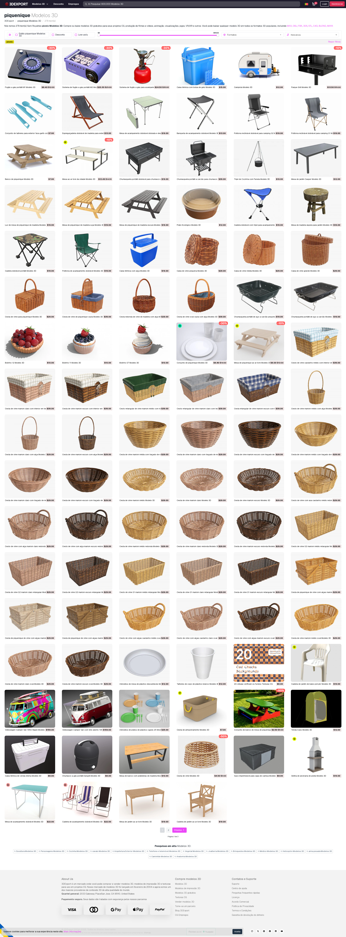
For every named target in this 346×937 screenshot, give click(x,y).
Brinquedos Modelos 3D (244, 851)
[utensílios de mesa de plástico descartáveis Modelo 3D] (144, 663)
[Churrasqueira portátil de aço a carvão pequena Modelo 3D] (259, 296)
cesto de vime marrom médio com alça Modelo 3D (313, 408)
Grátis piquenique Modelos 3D (32, 35)
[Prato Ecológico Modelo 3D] (201, 204)
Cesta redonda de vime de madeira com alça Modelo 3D (143, 317)
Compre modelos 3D (188, 879)
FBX (300, 25)
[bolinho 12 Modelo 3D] (30, 341)
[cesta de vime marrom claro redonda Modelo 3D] (201, 525)
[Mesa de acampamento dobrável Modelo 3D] (30, 801)
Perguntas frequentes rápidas (246, 892)
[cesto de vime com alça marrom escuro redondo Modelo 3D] (87, 525)
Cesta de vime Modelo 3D (188, 776)
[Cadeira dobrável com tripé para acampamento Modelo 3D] (259, 204)
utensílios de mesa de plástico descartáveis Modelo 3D (143, 684)
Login (324, 4)
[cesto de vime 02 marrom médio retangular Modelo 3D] (316, 525)
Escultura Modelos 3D (26, 851)
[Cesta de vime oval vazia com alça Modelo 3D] (201, 296)
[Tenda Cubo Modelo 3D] (316, 709)
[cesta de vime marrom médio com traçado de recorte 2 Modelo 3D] (316, 433)
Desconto (60, 35)
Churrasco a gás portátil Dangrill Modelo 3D (81, 776)
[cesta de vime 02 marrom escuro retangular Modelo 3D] (87, 571)
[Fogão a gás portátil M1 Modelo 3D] (30, 66)
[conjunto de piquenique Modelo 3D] (201, 341)
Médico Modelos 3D (268, 851)
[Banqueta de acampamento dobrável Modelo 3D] (201, 112)
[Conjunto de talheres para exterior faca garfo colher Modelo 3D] (30, 112)
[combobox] (254, 34)
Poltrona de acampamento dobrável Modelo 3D (82, 271)
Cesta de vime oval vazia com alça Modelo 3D (197, 317)
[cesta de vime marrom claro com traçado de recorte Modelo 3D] (201, 433)
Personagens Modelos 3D (52, 851)
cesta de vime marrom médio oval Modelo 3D (311, 638)
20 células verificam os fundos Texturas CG (253, 684)
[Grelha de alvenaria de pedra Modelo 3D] (316, 755)
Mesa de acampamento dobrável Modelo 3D (24, 822)
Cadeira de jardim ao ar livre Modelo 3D (194, 822)
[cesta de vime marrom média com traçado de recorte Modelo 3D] (144, 433)
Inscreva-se (337, 4)
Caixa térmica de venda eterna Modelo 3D (23, 776)
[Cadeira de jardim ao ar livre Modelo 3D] (201, 801)
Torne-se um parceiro (185, 906)
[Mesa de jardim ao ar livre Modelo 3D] (144, 801)
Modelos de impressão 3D (187, 888)
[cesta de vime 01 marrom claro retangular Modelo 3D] (201, 571)
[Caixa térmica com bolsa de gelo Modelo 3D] (201, 66)
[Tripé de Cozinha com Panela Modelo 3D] (259, 158)
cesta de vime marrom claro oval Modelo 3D (24, 684)
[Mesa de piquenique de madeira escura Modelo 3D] (144, 204)
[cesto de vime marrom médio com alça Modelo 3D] (316, 387)
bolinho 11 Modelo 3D (71, 363)
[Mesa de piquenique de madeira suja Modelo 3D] (87, 204)
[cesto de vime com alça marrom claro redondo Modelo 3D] (30, 525)
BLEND (322, 25)
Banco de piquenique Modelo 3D (19, 179)
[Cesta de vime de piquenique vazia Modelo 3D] (87, 296)
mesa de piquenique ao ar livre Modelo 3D (252, 363)
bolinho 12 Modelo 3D (14, 363)
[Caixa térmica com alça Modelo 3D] (144, 250)
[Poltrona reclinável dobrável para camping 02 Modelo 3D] (259, 112)
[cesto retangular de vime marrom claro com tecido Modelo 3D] (201, 387)
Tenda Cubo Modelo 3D (301, 730)
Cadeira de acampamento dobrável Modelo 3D (82, 822)
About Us (67, 879)
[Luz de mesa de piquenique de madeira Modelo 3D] (30, 204)
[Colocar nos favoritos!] (51, 81)
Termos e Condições (241, 910)
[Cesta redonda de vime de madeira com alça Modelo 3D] (144, 296)
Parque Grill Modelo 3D (301, 87)
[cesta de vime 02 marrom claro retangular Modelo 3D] (30, 571)
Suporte (235, 883)
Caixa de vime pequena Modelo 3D (192, 271)
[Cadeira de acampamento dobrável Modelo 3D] (87, 801)
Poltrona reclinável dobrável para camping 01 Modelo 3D (315, 133)
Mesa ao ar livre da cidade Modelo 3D (78, 179)
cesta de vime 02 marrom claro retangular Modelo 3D (28, 592)
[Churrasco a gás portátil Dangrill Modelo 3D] (87, 755)
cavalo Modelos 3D (101, 851)
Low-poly (83, 35)
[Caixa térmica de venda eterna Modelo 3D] (30, 755)
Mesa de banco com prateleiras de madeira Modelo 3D (143, 776)
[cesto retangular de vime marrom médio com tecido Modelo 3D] (144, 387)
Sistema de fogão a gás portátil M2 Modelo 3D (82, 87)
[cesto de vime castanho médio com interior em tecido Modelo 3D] (316, 341)
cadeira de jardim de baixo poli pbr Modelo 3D (311, 684)
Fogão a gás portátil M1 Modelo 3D (20, 87)
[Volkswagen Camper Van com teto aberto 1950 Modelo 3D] (87, 709)
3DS (305, 25)
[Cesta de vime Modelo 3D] (201, 755)
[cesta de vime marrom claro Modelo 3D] (201, 479)
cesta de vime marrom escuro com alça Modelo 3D (84, 454)
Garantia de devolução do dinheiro (248, 915)
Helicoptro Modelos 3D (293, 851)
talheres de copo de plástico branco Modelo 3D (198, 684)
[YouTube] (282, 931)
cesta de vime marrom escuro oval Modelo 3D (82, 684)
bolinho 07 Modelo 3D (129, 363)
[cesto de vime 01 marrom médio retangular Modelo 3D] (144, 571)
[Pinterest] (264, 931)
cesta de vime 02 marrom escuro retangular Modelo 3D (86, 592)
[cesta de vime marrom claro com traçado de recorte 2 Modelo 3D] (30, 479)
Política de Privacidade (243, 906)
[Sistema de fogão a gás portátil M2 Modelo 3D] (87, 66)
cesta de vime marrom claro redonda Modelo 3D (198, 546)
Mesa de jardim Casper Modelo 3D (306, 179)
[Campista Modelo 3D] (259, 66)
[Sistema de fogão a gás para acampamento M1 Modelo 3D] (144, 66)
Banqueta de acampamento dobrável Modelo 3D (198, 133)
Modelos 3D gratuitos (185, 892)
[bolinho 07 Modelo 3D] (144, 341)
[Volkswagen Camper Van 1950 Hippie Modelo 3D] (30, 709)
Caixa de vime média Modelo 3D (248, 271)
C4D (315, 25)
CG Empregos (181, 915)
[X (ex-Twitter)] (258, 931)
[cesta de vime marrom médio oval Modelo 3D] (316, 617)
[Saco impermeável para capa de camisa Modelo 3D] (259, 755)
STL (310, 25)
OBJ (295, 25)
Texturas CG (181, 897)
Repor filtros (334, 41)
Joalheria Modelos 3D (218, 851)
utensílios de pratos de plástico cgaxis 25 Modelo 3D (142, 730)
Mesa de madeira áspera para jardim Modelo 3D (311, 225)
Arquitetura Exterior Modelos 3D (129, 851)
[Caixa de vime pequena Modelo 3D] (201, 250)
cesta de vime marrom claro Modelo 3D (194, 500)
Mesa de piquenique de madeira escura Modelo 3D (141, 225)
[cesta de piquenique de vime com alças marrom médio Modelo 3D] (316, 571)
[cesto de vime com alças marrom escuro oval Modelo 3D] (259, 617)
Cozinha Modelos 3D (78, 851)
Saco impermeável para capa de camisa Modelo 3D (256, 776)
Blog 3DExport (182, 910)
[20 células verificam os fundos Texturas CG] (259, 663)
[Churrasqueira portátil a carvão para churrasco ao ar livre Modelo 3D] (201, 158)
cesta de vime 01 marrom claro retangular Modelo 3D (200, 592)
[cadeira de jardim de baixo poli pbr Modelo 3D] (316, 663)
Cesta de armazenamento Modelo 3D (193, 730)
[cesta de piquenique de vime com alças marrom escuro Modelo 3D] (87, 617)
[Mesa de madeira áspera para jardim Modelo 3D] (316, 204)
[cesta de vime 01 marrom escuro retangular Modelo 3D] (259, 571)
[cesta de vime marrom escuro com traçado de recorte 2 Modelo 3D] (87, 479)
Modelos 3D (181, 883)
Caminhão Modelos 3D (161, 856)
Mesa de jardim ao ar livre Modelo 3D (135, 822)
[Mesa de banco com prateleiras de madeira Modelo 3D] (144, 755)
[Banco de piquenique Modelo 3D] (30, 158)
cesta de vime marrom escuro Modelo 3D (252, 500)
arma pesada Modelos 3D (320, 851)
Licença (235, 897)
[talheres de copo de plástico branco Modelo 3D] (201, 663)
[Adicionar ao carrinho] (45, 81)
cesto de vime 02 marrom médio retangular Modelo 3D (315, 546)
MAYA (330, 25)
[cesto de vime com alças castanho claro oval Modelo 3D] (201, 617)
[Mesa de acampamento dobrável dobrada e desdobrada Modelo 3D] (144, 112)
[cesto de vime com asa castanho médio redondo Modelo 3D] (316, 479)
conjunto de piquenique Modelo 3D (192, 363)
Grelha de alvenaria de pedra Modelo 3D (308, 776)
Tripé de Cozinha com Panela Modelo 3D (252, 179)
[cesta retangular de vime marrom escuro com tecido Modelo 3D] (259, 387)
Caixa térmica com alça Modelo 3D (134, 271)
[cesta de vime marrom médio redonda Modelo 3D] (144, 525)
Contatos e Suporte (244, 879)
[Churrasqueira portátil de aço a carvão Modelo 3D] (316, 296)
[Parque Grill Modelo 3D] (316, 66)
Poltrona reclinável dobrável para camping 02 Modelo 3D (259, 133)
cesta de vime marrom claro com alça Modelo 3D (26, 454)
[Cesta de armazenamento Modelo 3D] (201, 709)
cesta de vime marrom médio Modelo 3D (137, 500)
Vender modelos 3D (184, 901)
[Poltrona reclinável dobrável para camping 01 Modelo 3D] (316, 112)
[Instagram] (252, 931)
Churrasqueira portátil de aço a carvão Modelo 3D (313, 317)
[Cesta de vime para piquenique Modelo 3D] (30, 296)
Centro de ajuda (239, 888)
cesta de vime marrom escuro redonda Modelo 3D (256, 546)
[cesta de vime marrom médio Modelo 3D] (144, 479)
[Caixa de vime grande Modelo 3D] (316, 250)
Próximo (178, 830)
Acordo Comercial (240, 901)
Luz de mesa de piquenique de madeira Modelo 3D (27, 225)
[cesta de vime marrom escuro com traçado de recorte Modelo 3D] (259, 433)
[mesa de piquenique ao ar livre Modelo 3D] (259, 341)
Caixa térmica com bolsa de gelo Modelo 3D (196, 87)
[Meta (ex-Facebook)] (270, 931)
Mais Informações (72, 931)
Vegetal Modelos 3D (194, 851)
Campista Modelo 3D (243, 87)
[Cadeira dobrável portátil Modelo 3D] (30, 250)
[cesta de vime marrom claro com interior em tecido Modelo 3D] (30, 387)
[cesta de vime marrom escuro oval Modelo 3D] (87, 663)
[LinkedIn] (276, 931)
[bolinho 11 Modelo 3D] (87, 341)
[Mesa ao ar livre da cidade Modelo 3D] (87, 158)
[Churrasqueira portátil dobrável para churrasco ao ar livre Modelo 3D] (144, 158)
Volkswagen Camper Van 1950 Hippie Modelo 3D (26, 730)
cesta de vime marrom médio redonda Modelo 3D (140, 546)
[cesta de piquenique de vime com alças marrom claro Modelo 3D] (30, 617)
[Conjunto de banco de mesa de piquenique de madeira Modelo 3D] (259, 709)
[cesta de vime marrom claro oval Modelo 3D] (30, 663)
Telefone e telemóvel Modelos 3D (164, 851)
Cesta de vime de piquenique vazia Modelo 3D (82, 317)
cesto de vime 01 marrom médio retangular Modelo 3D (143, 592)
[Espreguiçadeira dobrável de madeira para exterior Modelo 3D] (87, 112)
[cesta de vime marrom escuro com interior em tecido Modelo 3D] (87, 387)
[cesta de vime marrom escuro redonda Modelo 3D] (259, 525)
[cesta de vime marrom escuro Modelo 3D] (259, 479)
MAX (289, 25)
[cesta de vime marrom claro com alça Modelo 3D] (30, 433)
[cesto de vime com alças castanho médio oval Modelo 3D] (144, 617)
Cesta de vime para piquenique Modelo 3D (23, 317)
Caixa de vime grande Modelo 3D (305, 271)
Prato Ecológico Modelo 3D (189, 225)
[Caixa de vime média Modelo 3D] (259, 250)
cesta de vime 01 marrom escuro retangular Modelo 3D (258, 592)
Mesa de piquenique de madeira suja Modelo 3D (83, 225)
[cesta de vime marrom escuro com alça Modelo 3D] (87, 433)
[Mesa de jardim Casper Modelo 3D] (316, 158)
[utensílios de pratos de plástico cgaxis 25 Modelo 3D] (144, 709)
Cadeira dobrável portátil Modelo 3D (20, 271)
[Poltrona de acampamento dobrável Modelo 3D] (87, 250)
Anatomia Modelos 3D (186, 856)
